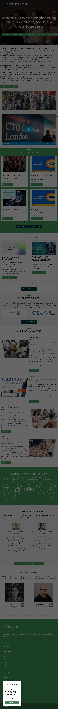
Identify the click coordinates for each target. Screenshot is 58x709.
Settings (12, 698)
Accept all (12, 702)
